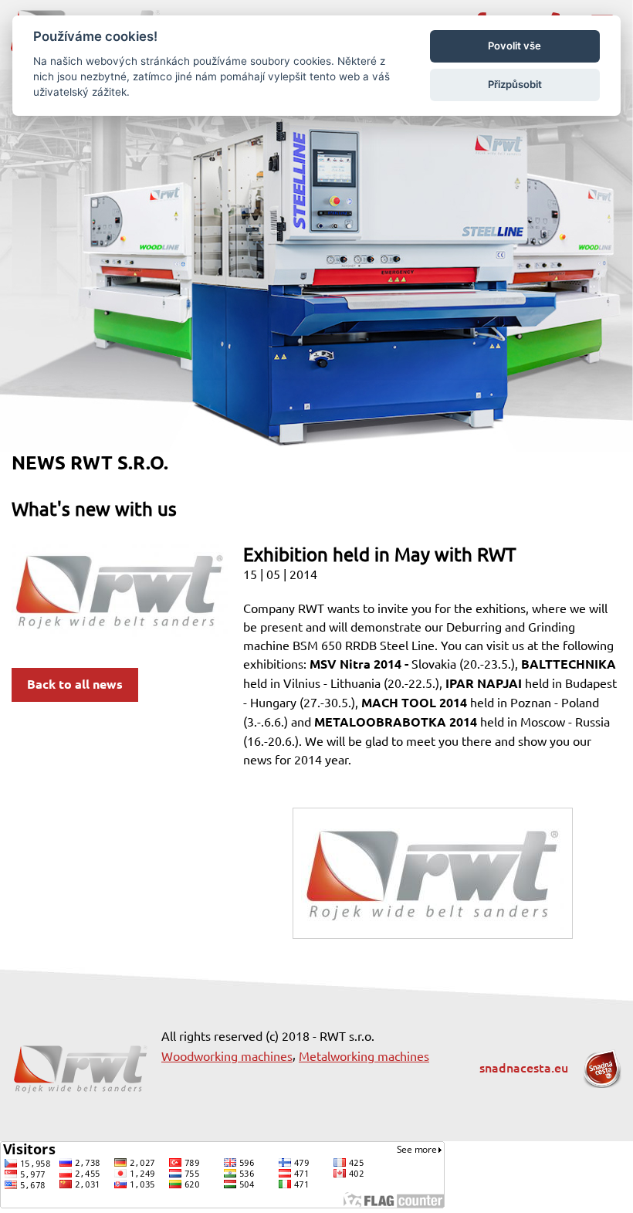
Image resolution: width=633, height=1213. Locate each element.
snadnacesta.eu (525, 1068)
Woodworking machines (227, 1056)
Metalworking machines (364, 1056)
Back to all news (75, 684)
